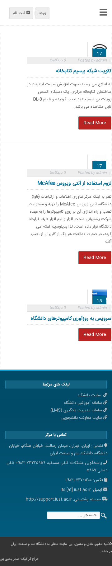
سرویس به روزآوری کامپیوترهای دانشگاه (71, 318)
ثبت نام (19, 13)
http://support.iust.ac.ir (49, 499)
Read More (95, 123)
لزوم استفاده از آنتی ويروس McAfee (74, 183)
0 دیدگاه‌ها (57, 60)
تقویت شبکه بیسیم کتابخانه (84, 71)
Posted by (92, 60)
